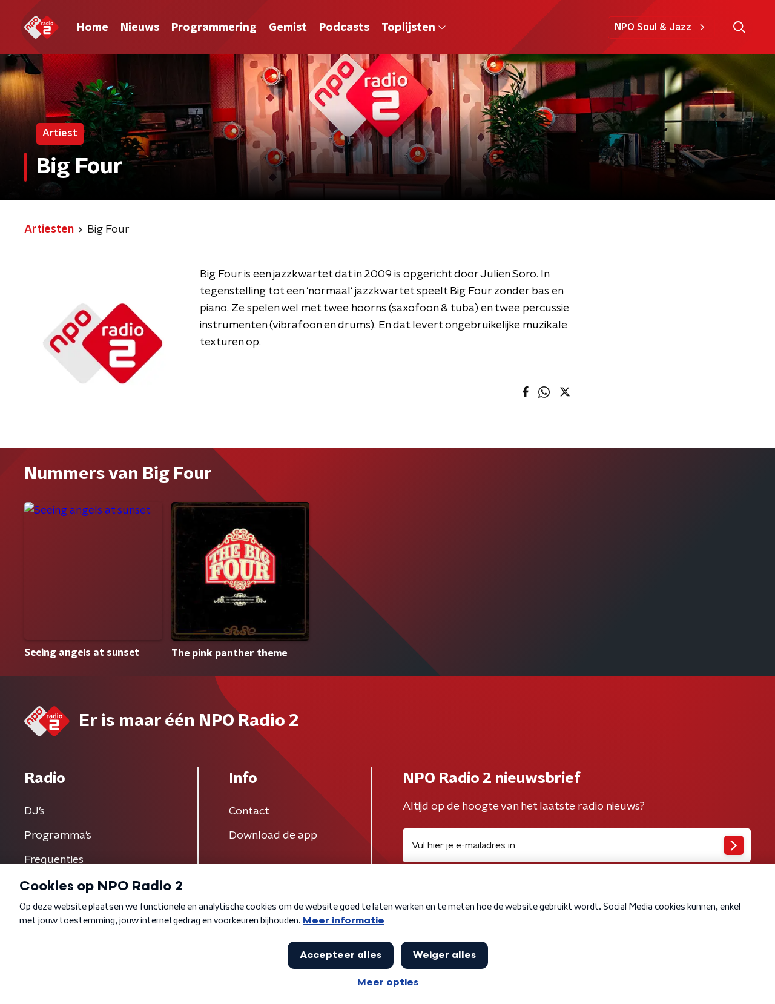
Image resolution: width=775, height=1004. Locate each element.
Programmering (214, 27)
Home (92, 27)
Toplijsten (408, 27)
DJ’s (34, 811)
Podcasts (344, 27)
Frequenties (54, 859)
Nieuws (139, 27)
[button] (739, 27)
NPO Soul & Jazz (653, 27)
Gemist (288, 27)
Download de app (273, 835)
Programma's (57, 835)
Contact (249, 811)
